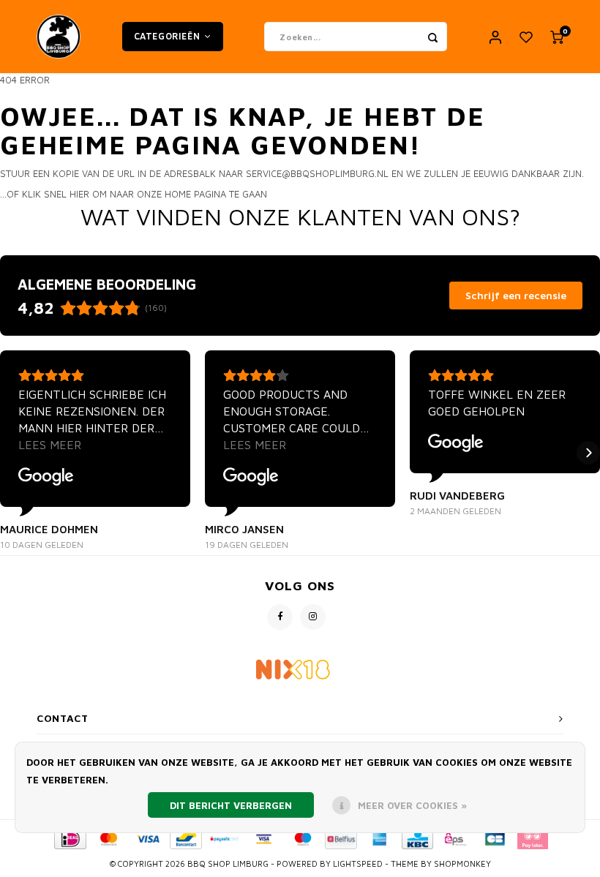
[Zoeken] (432, 36)
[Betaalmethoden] (69, 837)
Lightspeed (358, 863)
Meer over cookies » (412, 805)
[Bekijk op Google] (46, 477)
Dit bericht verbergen (231, 805)
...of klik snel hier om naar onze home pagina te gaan (133, 194)
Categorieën (167, 36)
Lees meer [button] (49, 444)
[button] (11, 452)
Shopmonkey (462, 863)
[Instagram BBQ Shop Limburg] (313, 617)
